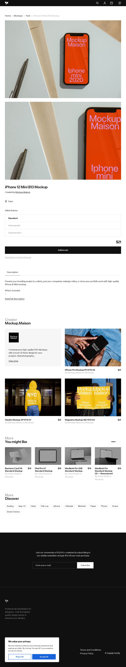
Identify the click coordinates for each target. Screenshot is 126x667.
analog (10, 506)
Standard (12, 218)
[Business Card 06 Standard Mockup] (18, 456)
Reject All (20, 657)
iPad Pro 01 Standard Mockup (43, 469)
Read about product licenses (18, 257)
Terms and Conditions (90, 650)
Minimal (82, 506)
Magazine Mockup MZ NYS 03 (80, 419)
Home (8, 15)
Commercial (14, 225)
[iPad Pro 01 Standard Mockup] (48, 456)
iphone (56, 506)
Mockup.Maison (22, 192)
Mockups (18, 15)
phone (104, 506)
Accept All (44, 657)
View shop (13, 361)
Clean (33, 506)
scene (115, 506)
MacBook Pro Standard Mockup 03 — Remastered (104, 471)
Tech (28, 15)
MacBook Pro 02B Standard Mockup (73, 469)
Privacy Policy (86, 653)
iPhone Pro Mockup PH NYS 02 (80, 370)
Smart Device (13, 511)
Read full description (14, 298)
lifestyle (69, 506)
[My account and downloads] (104, 3)
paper (93, 506)
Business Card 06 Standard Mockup (14, 469)
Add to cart (63, 250)
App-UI (22, 506)
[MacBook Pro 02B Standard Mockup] (78, 456)
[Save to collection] (116, 334)
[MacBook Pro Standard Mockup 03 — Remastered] (108, 456)
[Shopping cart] (111, 3)
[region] (32, 649)
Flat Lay (44, 506)
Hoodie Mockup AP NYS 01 (18, 419)
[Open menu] (119, 3)
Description (12, 272)
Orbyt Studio (14, 473)
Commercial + (15, 232)
